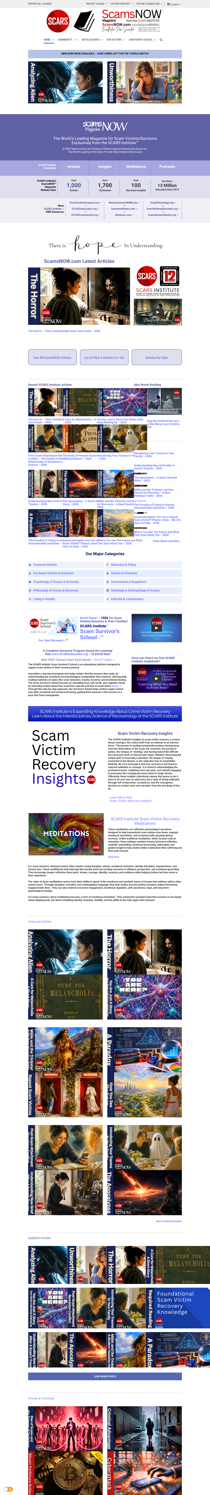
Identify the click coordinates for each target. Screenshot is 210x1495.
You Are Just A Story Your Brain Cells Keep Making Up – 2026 (120, 421)
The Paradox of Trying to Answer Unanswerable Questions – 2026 (48, 542)
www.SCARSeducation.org (70, 654)
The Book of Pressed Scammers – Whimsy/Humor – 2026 (84, 457)
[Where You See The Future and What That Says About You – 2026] (122, 523)
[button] (161, 39)
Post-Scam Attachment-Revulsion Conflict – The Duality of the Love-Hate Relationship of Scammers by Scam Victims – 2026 (52, 460)
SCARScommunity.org (84, 215)
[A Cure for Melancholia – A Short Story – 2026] (88, 402)
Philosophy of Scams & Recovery (55, 590)
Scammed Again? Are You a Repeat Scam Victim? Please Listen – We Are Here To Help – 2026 (86, 543)
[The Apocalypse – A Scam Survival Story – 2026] (88, 484)
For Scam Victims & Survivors (53, 573)
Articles (73, 166)
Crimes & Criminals (124, 573)
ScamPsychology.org (162, 202)
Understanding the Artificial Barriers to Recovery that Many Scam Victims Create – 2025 (157, 424)
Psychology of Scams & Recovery (56, 582)
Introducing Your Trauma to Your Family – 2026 (121, 457)
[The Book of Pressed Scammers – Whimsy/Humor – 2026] (88, 438)
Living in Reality (44, 599)
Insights (104, 166)
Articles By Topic (156, 357)
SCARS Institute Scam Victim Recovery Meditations (145, 821)
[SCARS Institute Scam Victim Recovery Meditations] (66, 814)
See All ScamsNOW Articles (52, 357)
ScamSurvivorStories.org (162, 215)
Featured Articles (45, 565)
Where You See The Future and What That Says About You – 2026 (119, 542)
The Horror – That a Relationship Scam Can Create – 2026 (64, 331)
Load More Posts (105, 1376)
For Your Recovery (51, 640)
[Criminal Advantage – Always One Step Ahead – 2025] (144, 1428)
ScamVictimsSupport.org (84, 202)
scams (115, 686)
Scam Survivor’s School (100, 634)
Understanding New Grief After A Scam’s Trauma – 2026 (53, 502)
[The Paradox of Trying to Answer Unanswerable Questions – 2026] (53, 523)
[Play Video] (158, 312)
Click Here (113, 857)
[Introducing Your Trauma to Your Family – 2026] (122, 438)
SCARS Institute (52, 208)
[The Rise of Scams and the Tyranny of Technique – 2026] (65, 1428)
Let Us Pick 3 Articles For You (104, 357)
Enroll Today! (88, 618)
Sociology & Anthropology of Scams (135, 590)
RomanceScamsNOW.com (123, 202)
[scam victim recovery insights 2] (65, 728)
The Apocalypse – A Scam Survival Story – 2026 (84, 502)
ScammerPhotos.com (123, 208)
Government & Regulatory (128, 582)
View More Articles (166, 541)
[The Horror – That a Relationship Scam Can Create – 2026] (79, 296)
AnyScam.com (123, 215)
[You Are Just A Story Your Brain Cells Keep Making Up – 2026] (122, 402)
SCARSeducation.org (84, 209)
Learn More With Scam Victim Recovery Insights (131, 798)
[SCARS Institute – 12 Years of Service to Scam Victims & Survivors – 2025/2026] (158, 265)
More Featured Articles (169, 1221)
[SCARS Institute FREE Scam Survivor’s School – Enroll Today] (53, 616)
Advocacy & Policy (123, 565)
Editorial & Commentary (127, 599)
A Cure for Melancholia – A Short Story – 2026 (87, 421)
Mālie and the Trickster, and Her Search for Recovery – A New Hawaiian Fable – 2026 (121, 504)
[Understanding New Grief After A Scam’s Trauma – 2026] (53, 484)
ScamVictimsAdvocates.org (162, 208)
